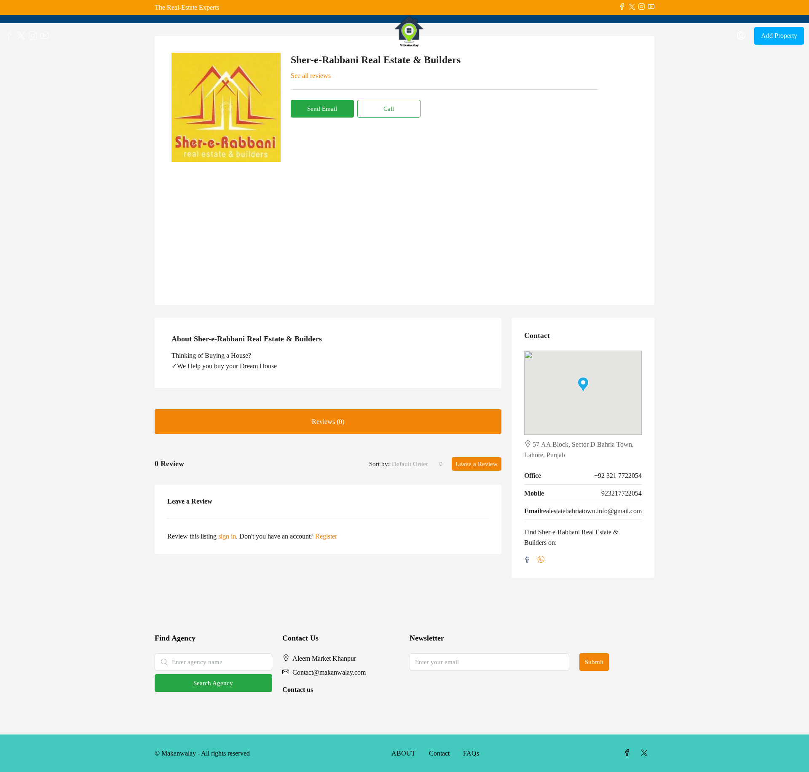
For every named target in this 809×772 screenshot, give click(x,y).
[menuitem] (741, 36)
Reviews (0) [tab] (328, 421)
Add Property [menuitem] (779, 35)
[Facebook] (529, 559)
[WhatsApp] (543, 559)
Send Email (322, 108)
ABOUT (403, 753)
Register (326, 536)
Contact (439, 753)
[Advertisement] (404, 225)
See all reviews (311, 75)
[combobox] (417, 464)
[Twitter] (646, 753)
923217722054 (621, 493)
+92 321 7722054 (618, 475)
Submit (594, 662)
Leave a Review (476, 464)
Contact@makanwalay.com (329, 672)
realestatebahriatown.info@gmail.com (591, 511)
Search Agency (213, 683)
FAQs (471, 753)
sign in (227, 536)
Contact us (297, 689)
